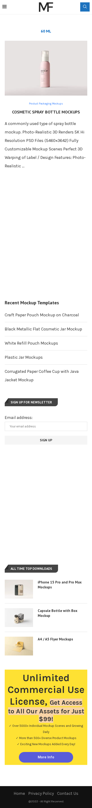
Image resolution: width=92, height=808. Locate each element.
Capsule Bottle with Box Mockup (57, 613)
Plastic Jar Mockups (24, 357)
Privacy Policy (41, 793)
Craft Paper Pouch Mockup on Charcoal (42, 315)
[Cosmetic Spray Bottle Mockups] (46, 68)
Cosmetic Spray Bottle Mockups (46, 112)
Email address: (19, 417)
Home (19, 793)
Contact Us (67, 793)
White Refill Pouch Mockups (31, 343)
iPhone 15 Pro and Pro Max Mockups (60, 584)
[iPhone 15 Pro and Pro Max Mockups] (19, 589)
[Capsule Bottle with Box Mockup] (19, 617)
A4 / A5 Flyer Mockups (55, 639)
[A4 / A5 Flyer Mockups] (19, 646)
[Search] (85, 7)
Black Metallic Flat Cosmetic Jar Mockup (43, 329)
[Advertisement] (46, 239)
